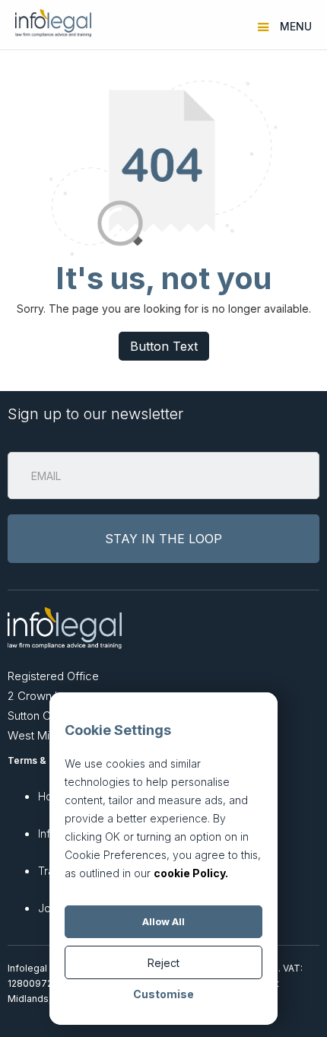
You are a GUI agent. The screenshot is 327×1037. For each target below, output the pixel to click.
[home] (49, 23)
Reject (163, 962)
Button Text (164, 346)
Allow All (163, 921)
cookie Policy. (191, 873)
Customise (163, 994)
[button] (287, 23)
